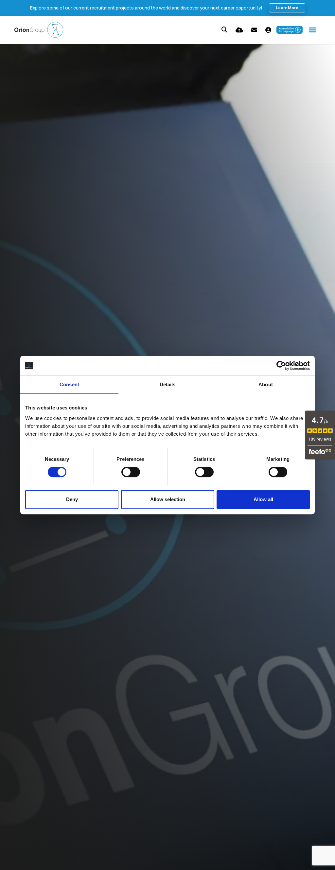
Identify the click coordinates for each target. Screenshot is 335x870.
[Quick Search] (224, 30)
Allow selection (167, 499)
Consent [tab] (69, 384)
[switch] (130, 472)
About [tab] (265, 384)
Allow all (263, 499)
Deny (72, 499)
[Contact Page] (254, 30)
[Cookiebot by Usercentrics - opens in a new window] (281, 366)
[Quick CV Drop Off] (239, 30)
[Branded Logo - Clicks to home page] (38, 30)
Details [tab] (168, 384)
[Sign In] (268, 30)
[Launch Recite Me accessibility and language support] (289, 30)
